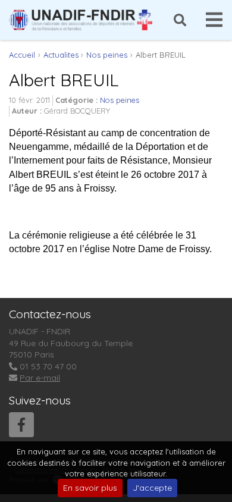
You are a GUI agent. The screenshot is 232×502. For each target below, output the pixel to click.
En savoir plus (90, 487)
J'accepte (152, 487)
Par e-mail (40, 377)
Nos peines (119, 100)
